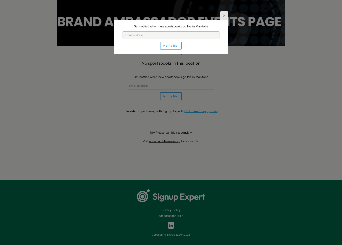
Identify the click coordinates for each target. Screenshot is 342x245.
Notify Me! (170, 45)
